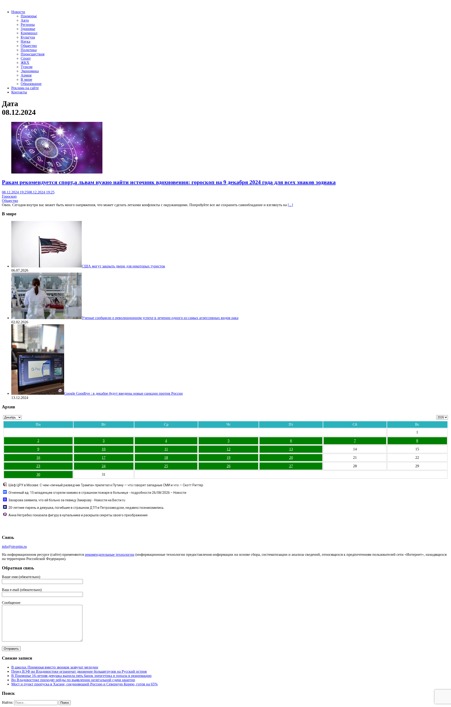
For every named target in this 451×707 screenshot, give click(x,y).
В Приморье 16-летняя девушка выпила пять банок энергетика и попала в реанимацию (81, 676)
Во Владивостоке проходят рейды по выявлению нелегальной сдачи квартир (73, 680)
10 (103, 449)
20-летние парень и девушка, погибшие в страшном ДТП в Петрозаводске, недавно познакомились (86, 508)
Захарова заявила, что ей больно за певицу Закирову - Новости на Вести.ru (66, 500)
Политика (29, 50)
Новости (18, 12)
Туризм (26, 67)
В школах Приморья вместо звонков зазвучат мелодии (54, 667)
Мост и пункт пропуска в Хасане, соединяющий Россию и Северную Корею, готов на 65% (84, 684)
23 (38, 466)
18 (166, 458)
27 (291, 466)
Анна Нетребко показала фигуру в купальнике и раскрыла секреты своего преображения (78, 515)
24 (103, 466)
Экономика (30, 71)
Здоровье (28, 29)
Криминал (29, 33)
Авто (25, 20)
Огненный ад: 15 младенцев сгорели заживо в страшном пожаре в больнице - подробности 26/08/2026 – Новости (97, 493)
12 (228, 449)
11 (166, 449)
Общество (29, 46)
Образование (31, 84)
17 (103, 458)
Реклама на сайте (25, 88)
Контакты (19, 92)
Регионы (28, 25)
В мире (26, 79)
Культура (28, 37)
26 (228, 466)
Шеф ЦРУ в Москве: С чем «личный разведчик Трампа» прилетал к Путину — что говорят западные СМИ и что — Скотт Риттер (105, 485)
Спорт (26, 58)
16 (38, 458)
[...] (290, 205)
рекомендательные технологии (109, 554)
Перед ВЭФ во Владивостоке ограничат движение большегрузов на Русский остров (79, 671)
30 (38, 474)
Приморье (29, 16)
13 (291, 449)
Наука (25, 41)
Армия (26, 75)
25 (166, 466)
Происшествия (32, 54)
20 (291, 458)
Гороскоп (9, 196)
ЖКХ (25, 63)
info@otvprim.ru (14, 547)
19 (228, 458)
